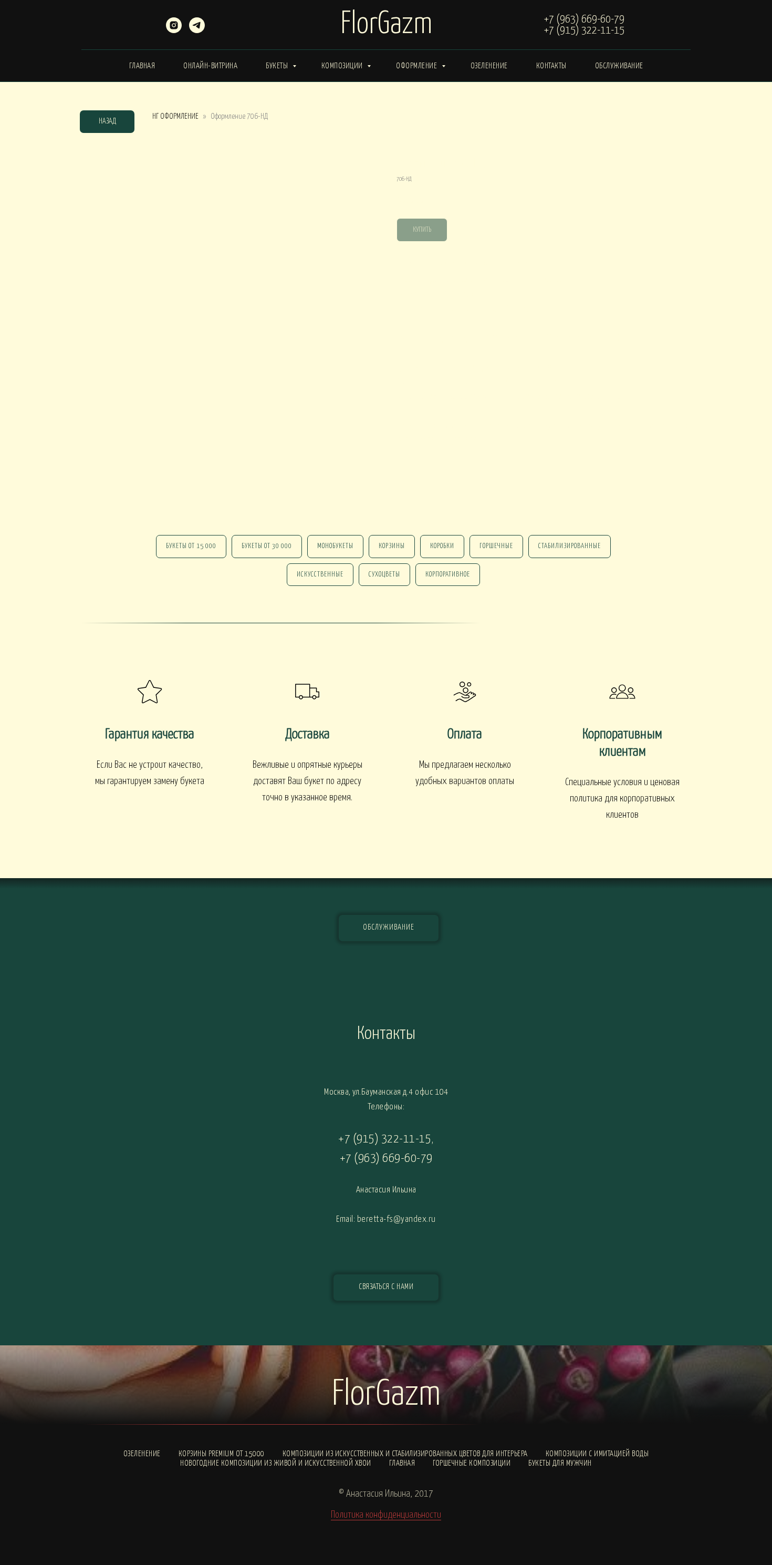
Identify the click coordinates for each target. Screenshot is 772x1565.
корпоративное (447, 574)
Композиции (343, 66)
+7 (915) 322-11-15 (584, 30)
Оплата (464, 734)
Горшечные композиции (471, 1463)
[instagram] (174, 30)
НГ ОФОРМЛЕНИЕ (175, 116)
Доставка (307, 734)
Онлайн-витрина (210, 66)
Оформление (417, 66)
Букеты (278, 66)
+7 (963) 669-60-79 (584, 19)
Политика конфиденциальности (386, 1515)
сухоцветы (384, 574)
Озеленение (489, 66)
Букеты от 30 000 (267, 546)
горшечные (496, 546)
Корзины (392, 546)
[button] (386, 1287)
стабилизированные (569, 546)
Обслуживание (619, 66)
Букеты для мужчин (560, 1463)
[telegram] (197, 30)
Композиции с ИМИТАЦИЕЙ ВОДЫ (597, 1454)
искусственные (320, 574)
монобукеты (335, 546)
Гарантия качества (149, 734)
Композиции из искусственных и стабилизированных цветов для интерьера (405, 1454)
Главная (142, 66)
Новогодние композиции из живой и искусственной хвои (275, 1463)
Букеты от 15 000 (191, 546)
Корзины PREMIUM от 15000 (222, 1454)
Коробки (442, 546)
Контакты (551, 66)
